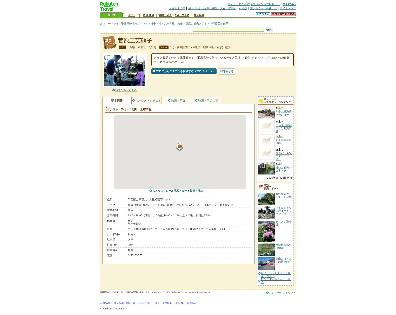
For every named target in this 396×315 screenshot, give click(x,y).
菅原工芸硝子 (220, 23)
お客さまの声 (177, 8)
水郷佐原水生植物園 (284, 246)
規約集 (180, 302)
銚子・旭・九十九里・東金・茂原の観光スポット (180, 23)
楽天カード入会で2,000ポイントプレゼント (254, 4)
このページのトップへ (282, 292)
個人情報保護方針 (124, 302)
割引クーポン (165, 15)
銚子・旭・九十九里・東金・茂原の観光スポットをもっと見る (276, 278)
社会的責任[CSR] (148, 302)
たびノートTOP (109, 23)
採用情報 (167, 302)
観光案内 (199, 15)
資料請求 (192, 302)
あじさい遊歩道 (284, 223)
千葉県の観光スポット (134, 23)
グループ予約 (182, 15)
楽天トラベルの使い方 (263, 8)
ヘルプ (243, 8)
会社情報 (105, 302)
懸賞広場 (148, 15)
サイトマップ (288, 8)
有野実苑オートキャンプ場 (284, 195)
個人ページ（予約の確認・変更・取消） (212, 8)
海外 (131, 15)
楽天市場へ (289, 4)
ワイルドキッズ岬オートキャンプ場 (284, 210)
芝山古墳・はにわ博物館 (284, 260)
